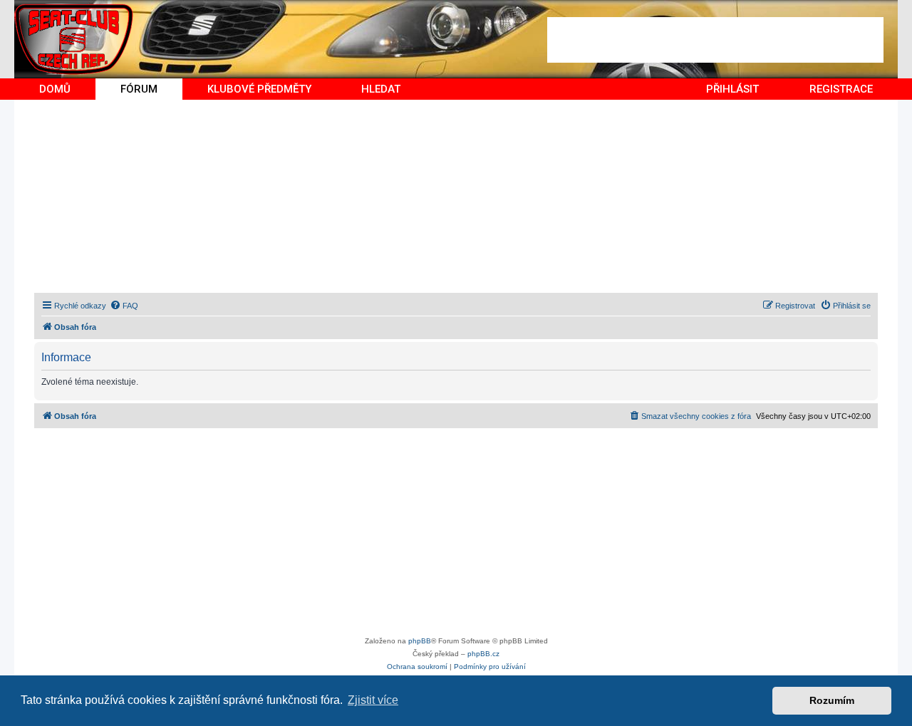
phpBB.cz (483, 654)
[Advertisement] (715, 40)
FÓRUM (138, 89)
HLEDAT (380, 89)
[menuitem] (124, 305)
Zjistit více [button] (373, 700)
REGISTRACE (841, 89)
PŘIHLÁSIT (732, 89)
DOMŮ (55, 89)
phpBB (419, 641)
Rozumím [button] (831, 700)
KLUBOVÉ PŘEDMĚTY (259, 89)
